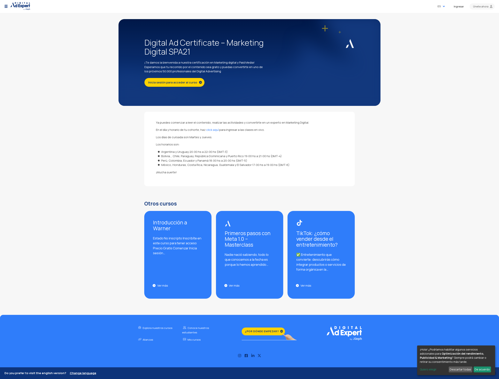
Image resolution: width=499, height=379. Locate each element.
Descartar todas (460, 369)
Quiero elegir (428, 369)
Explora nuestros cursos (157, 328)
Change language (83, 373)
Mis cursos (194, 339)
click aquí (212, 130)
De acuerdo (482, 369)
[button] (6, 6)
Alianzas (147, 339)
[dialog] (456, 360)
